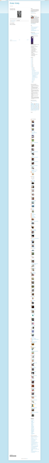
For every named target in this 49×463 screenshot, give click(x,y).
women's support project (34, 109)
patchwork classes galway (35, 105)
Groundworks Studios (33, 107)
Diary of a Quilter (33, 180)
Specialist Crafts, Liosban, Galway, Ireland (32, 434)
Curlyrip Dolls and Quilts (34, 171)
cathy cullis (33, 156)
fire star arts (33, 213)
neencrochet (33, 305)
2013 (31, 63)
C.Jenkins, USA (32, 420)
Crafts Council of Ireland (33, 440)
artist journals (37, 107)
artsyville (32, 138)
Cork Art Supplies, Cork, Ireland (32, 424)
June (32, 82)
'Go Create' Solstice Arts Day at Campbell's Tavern (34, 76)
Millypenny (33, 292)
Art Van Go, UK (32, 419)
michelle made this (33, 288)
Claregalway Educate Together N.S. (35, 161)
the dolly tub (33, 379)
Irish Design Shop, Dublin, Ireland (34, 443)
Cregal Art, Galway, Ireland (32, 425)
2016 (31, 61)
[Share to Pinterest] (19, 20)
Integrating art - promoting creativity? (35, 238)
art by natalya (33, 134)
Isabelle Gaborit (33, 239)
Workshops (37, 104)
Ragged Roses (33, 333)
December (33, 67)
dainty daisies (33, 172)
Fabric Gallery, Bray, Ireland (32, 426)
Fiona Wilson (33, 209)
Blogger (27, 458)
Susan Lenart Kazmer (34, 347)
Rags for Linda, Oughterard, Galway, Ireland (32, 431)
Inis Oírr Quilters (33, 234)
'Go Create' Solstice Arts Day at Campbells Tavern (34, 75)
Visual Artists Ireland (33, 452)
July (32, 81)
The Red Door (33, 384)
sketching (13, 21)
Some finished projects (34, 70)
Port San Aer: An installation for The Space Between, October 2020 (35, 30)
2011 (31, 65)
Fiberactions (33, 208)
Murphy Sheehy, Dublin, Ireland (32, 429)
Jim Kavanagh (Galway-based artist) (34, 446)
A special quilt (32, 29)
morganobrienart (33, 296)
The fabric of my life (33, 380)
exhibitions (32, 103)
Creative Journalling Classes (34, 28)
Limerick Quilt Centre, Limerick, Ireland (32, 428)
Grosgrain (32, 225)
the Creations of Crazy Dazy (34, 375)
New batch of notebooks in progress (35, 74)
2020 (31, 58)
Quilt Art (32, 450)
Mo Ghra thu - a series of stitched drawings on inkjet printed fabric (35, 33)
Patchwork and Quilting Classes (34, 27)
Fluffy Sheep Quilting (33, 214)
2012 (31, 64)
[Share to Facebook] (18, 20)
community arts (32, 108)
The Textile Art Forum (34, 388)
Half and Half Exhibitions (34, 230)
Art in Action (32, 438)
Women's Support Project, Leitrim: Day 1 (35, 73)
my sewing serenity (33, 300)
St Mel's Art (33, 346)
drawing (12, 21)
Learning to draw (33, 71)
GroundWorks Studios (34, 229)
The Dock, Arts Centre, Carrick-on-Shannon (35, 451)
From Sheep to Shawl (34, 217)
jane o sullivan (33, 240)
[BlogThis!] (17, 20)
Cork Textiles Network (33, 106)
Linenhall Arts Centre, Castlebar (34, 448)
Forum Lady (33, 215)
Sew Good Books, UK (32, 432)
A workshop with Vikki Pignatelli (35, 77)
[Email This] (16, 20)
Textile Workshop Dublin (34, 371)
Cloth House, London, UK (32, 422)
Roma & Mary (33, 337)
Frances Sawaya (33, 216)
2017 (31, 60)
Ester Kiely (14, 3)
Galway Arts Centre (33, 441)
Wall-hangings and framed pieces (34, 34)
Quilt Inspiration (33, 329)
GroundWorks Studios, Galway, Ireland (34, 442)
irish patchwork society (36, 108)
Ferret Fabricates (33, 204)
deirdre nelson (33, 176)
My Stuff (32, 301)
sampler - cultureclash (34, 338)
